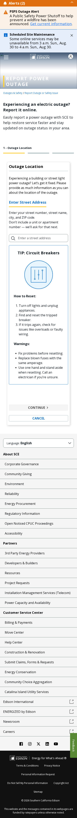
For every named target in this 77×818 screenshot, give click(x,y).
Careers (9, 731)
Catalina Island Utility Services (27, 692)
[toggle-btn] (49, 2)
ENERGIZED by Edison (19, 711)
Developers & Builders (21, 563)
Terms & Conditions (27, 765)
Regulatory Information (22, 513)
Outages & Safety (12, 93)
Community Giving (18, 474)
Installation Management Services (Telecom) (37, 593)
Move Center (14, 632)
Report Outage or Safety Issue (41, 93)
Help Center (14, 642)
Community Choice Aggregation (28, 682)
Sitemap (38, 791)
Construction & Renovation (25, 652)
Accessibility (13, 533)
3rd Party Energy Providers (25, 553)
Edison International (18, 702)
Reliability (12, 494)
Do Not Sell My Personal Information (27, 783)
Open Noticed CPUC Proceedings (29, 523)
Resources (12, 573)
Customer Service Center (23, 612)
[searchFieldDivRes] (13, 238)
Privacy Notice (52, 765)
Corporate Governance (22, 464)
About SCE (11, 454)
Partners (10, 543)
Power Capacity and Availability (27, 603)
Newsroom (11, 721)
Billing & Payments (18, 622)
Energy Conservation (20, 672)
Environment (14, 484)
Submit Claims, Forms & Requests (29, 662)
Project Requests (17, 583)
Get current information (51, 23)
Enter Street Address (27, 202)
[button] (6, 56)
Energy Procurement (20, 503)
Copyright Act (61, 783)
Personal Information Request (38, 774)
